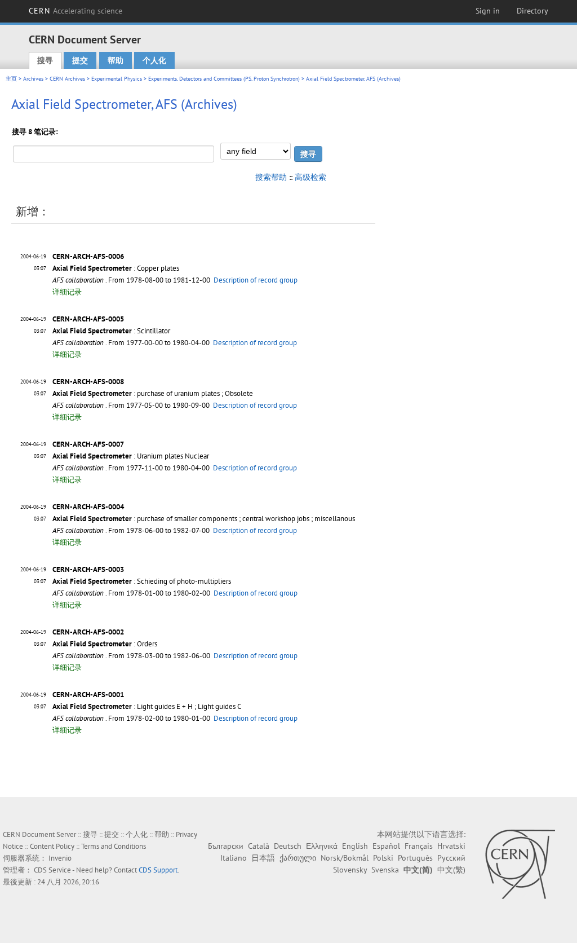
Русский (451, 858)
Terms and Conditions (113, 846)
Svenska (385, 870)
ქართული (297, 858)
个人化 (154, 60)
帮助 (115, 60)
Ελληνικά (322, 846)
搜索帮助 (271, 177)
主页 (11, 78)
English (355, 846)
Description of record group (256, 280)
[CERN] (519, 864)
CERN (75, 11)
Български (225, 846)
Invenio (60, 858)
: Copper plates (115, 268)
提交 (80, 60)
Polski (383, 858)
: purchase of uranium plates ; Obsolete (152, 393)
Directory (532, 11)
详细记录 (67, 292)
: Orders (104, 644)
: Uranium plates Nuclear (130, 456)
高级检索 (310, 177)
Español (386, 846)
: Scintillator (111, 331)
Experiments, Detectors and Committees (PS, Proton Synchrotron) (224, 78)
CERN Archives (67, 78)
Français (419, 846)
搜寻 (45, 60)
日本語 (263, 858)
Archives (33, 78)
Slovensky (350, 870)
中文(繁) (451, 870)
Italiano (233, 858)
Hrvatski (451, 846)
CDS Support (158, 870)
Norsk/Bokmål (345, 858)
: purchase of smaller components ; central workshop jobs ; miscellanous (203, 518)
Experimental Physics (116, 78)
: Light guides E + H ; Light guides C (146, 706)
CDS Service (52, 870)
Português (415, 858)
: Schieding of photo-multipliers (141, 581)
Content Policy (52, 846)
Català (258, 846)
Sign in (488, 11)
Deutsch (287, 846)
